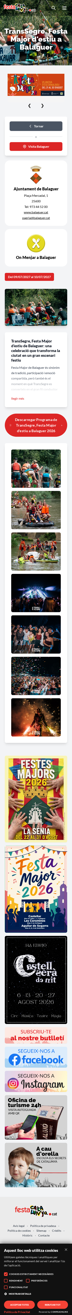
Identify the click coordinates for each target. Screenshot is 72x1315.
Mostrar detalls (20, 1293)
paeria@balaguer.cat (36, 218)
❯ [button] (42, 105)
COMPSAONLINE (59, 1312)
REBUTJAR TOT (53, 1304)
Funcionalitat (18, 1287)
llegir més (17, 398)
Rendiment (16, 1280)
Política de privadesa (43, 1225)
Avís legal (19, 1225)
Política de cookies (19, 1230)
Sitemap (41, 1230)
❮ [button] (29, 105)
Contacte (44, 1235)
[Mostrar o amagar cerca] (54, 8)
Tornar (39, 126)
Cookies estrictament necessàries (31, 1274)
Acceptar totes (19, 1304)
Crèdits (56, 1230)
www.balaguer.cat (36, 212)
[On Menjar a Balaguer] (36, 248)
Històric (27, 1235)
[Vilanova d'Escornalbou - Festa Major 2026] (36, 84)
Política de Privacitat (17, 1312)
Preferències (39, 1280)
